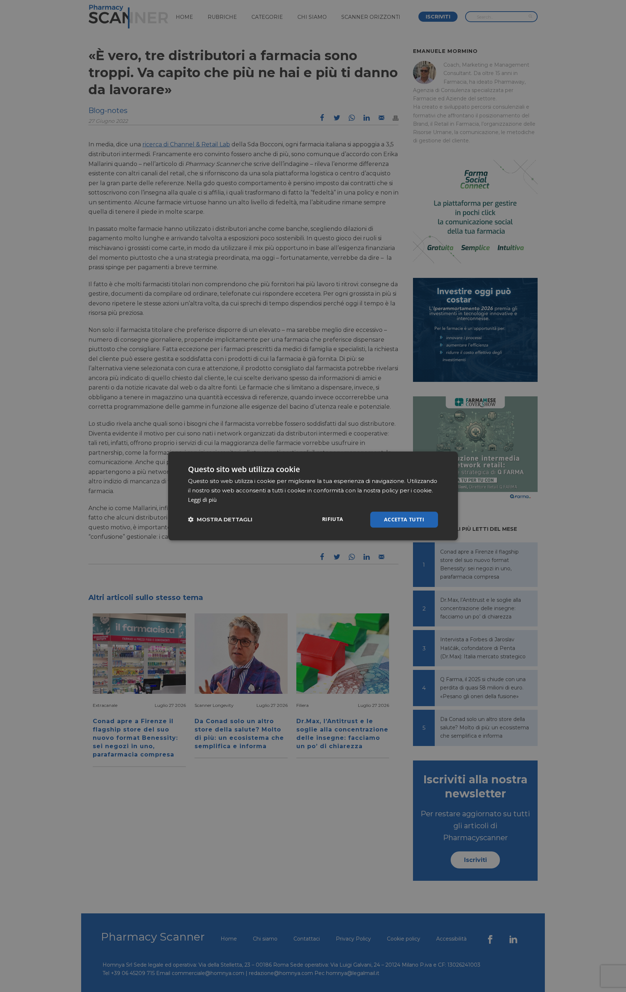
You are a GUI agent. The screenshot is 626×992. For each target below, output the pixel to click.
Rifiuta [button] (332, 519)
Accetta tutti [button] (404, 519)
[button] (220, 520)
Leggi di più (202, 499)
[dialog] (313, 495)
